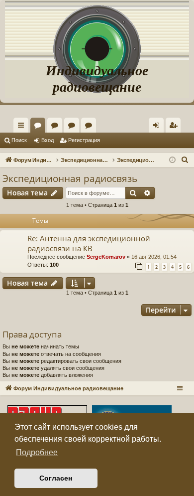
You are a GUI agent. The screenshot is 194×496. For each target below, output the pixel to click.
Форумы (39, 127)
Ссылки (22, 127)
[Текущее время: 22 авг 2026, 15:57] (172, 160)
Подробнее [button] (37, 452)
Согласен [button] (55, 478)
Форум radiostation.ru (73, 127)
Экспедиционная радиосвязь (69, 178)
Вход (47, 140)
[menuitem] (173, 125)
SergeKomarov (106, 257)
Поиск (19, 140)
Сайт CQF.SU (56, 127)
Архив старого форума (90, 127)
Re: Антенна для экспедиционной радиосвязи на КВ (88, 243)
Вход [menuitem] (158, 127)
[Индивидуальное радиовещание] (97, 30)
